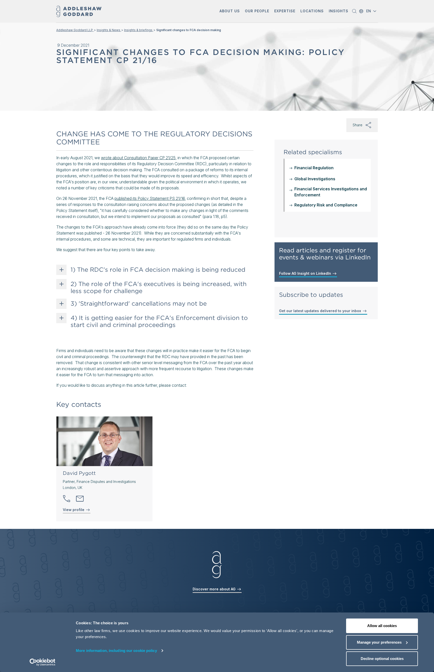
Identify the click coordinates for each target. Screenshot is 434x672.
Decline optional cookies (382, 658)
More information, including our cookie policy (116, 650)
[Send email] (80, 499)
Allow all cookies (382, 626)
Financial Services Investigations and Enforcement (330, 191)
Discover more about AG (215, 589)
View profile (74, 510)
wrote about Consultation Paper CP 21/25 (138, 157)
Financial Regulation (314, 167)
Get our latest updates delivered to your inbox (320, 311)
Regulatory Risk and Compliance (325, 204)
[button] (229, 11)
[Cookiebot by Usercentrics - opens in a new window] (43, 662)
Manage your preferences (379, 642)
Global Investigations (314, 178)
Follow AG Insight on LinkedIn (305, 273)
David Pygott (79, 473)
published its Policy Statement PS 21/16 (150, 198)
